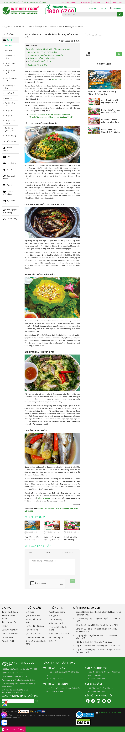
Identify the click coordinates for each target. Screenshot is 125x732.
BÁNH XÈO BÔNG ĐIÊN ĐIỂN (41, 58)
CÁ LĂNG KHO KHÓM (37, 65)
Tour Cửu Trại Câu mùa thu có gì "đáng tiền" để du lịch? (32, 538)
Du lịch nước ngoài (10, 72)
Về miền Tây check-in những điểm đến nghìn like (49, 114)
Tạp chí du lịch (9, 201)
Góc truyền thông (9, 177)
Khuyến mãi (9, 93)
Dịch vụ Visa (7, 637)
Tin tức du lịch (18, 26)
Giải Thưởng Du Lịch (11, 79)
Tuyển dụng (117, 2)
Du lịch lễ (8, 115)
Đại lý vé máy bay (9, 629)
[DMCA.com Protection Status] (83, 722)
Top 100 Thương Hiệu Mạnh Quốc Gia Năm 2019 (98, 645)
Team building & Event (69, 2)
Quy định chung (33, 615)
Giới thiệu (30, 612)
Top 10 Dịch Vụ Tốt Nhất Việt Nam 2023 (94, 641)
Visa (107, 2)
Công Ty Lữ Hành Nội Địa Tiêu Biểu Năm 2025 (97, 625)
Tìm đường (4, 708)
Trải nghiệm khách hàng (10, 211)
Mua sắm (8, 51)
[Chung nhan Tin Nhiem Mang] (108, 712)
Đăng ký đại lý (8, 641)
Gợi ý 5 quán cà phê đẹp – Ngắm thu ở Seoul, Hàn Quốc (52, 538)
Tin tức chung (55, 619)
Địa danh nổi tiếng (10, 57)
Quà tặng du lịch (33, 633)
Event (9, 185)
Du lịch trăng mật (10, 104)
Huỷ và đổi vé (32, 629)
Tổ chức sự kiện (9, 622)
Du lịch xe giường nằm (10, 129)
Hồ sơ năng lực (56, 637)
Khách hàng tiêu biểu (59, 633)
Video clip (8, 98)
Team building (7, 148)
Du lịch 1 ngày (10, 135)
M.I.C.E (9, 169)
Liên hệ (52, 641)
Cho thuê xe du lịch (10, 633)
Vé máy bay (85, 2)
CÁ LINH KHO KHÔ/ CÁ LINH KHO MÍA (45, 55)
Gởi (72, 580)
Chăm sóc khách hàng (9, 192)
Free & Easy (12, 218)
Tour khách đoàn (10, 612)
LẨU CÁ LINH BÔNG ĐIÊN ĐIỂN (42, 52)
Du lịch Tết (9, 110)
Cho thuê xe (98, 2)
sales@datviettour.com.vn (17, 676)
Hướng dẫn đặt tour (35, 626)
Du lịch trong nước (10, 64)
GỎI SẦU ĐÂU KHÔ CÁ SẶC (40, 61)
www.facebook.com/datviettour (23, 680)
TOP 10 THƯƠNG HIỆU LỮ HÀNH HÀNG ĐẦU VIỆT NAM (24, 2)
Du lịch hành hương (10, 121)
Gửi (36, 701)
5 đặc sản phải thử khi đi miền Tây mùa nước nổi (48, 49)
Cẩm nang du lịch (10, 86)
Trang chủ (6, 26)
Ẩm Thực (38, 26)
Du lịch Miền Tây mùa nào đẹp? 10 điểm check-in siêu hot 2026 (71, 538)
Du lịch (29, 26)
